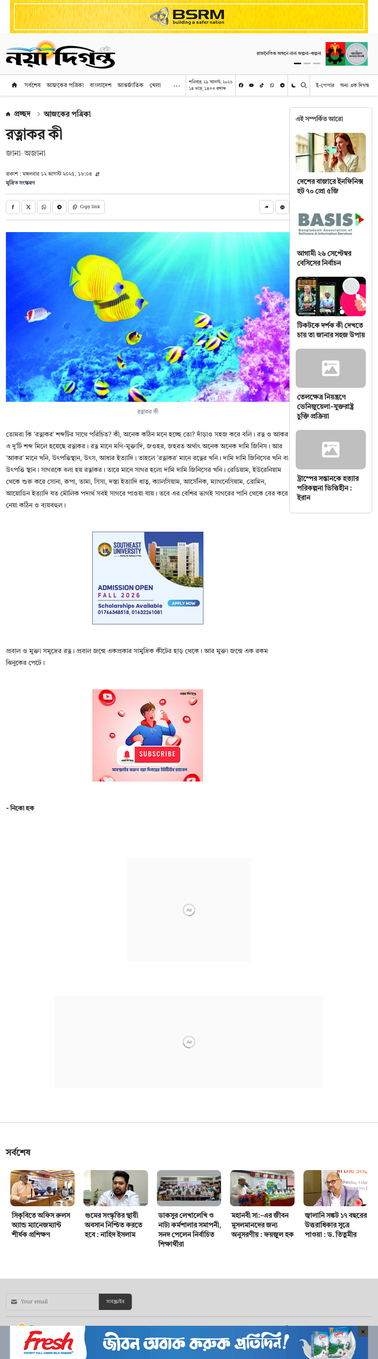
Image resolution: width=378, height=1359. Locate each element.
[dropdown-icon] (177, 86)
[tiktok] (262, 85)
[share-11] (267, 207)
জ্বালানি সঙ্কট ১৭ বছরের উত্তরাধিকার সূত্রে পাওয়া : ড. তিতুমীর (336, 1225)
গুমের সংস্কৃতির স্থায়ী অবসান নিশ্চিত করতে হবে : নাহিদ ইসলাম (113, 1225)
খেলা (155, 85)
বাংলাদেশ (100, 85)
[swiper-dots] (297, 63)
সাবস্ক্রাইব (115, 1302)
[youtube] (251, 85)
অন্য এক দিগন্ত (354, 85)
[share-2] (28, 207)
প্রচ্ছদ (22, 113)
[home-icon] (14, 85)
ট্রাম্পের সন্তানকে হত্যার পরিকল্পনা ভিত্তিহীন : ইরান (328, 488)
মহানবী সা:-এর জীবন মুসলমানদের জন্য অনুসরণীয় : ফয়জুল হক (262, 1225)
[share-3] (44, 207)
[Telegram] (282, 85)
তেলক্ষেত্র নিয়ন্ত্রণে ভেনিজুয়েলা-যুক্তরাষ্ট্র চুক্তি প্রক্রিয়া (325, 406)
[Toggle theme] (294, 85)
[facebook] (241, 85)
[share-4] (59, 207)
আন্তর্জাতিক (130, 85)
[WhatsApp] (272, 85)
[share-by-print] (282, 207)
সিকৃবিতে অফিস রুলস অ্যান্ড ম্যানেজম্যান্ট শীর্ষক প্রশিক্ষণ (41, 1225)
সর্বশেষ (32, 85)
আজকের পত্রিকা (65, 85)
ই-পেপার (325, 85)
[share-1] (13, 207)
